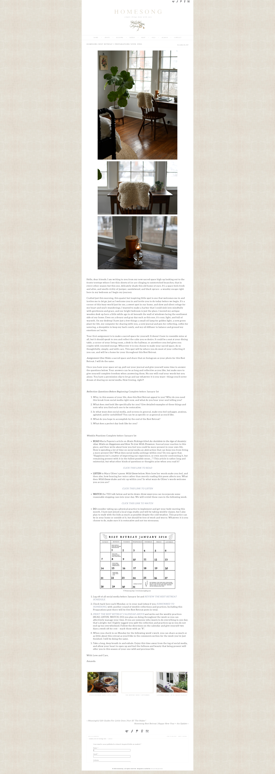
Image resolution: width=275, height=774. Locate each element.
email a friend (182, 736)
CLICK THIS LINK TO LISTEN (137, 488)
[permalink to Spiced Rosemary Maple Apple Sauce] (103, 682)
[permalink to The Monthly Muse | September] (137, 682)
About (107, 37)
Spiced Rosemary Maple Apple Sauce (102, 695)
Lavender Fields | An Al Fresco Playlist (172, 695)
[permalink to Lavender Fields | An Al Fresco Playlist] (172, 682)
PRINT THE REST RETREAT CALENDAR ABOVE (118, 614)
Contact (177, 37)
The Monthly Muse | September (137, 695)
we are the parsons (157, 768)
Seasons (119, 37)
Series (132, 37)
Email (95, 754)
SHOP (143, 37)
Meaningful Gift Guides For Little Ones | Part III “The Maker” (116, 721)
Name (95, 748)
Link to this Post (171, 736)
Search (165, 37)
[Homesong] (137, 33)
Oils (153, 37)
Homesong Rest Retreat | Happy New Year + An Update (161, 723)
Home (96, 37)
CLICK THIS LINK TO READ (137, 468)
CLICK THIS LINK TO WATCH (138, 503)
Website (96, 760)
